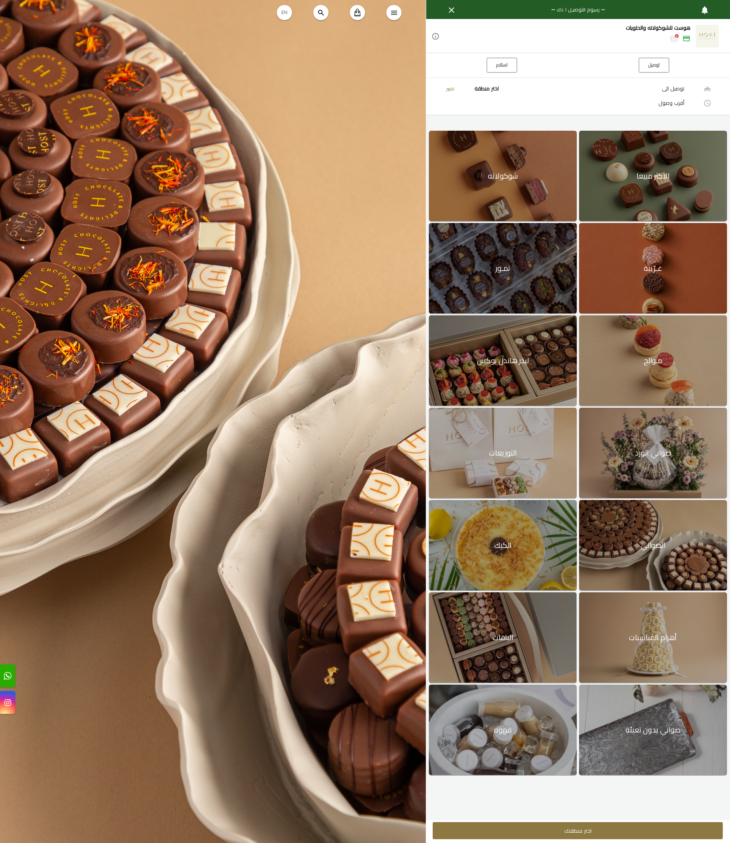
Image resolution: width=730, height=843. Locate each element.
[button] (578, 36)
